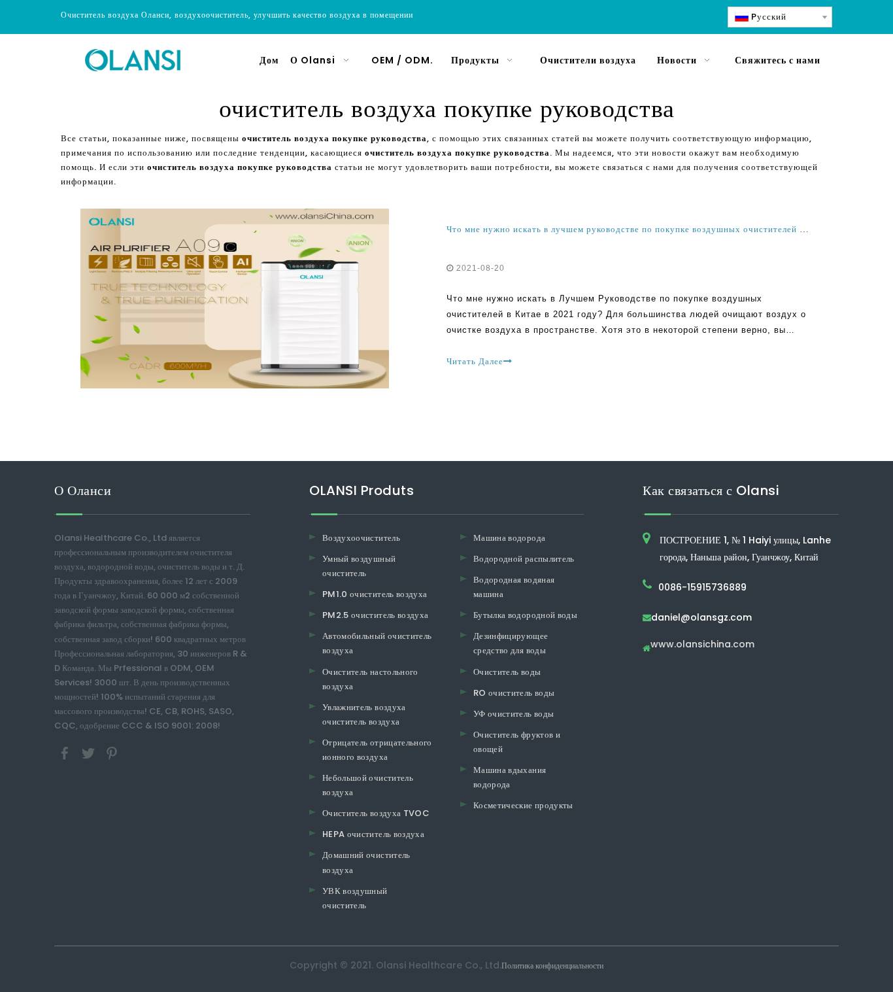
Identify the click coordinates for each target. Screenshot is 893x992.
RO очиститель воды (513, 693)
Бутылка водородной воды (525, 615)
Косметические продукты (523, 805)
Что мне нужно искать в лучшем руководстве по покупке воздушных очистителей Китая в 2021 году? (665, 229)
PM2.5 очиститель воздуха (375, 615)
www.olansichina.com (702, 645)
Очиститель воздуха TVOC (376, 813)
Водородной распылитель (524, 559)
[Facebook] (66, 753)
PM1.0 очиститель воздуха (374, 594)
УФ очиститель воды (513, 714)
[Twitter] (89, 753)
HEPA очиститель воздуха (373, 834)
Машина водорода (509, 538)
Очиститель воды (507, 672)
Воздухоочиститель (361, 538)
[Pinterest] (111, 753)
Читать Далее (474, 361)
